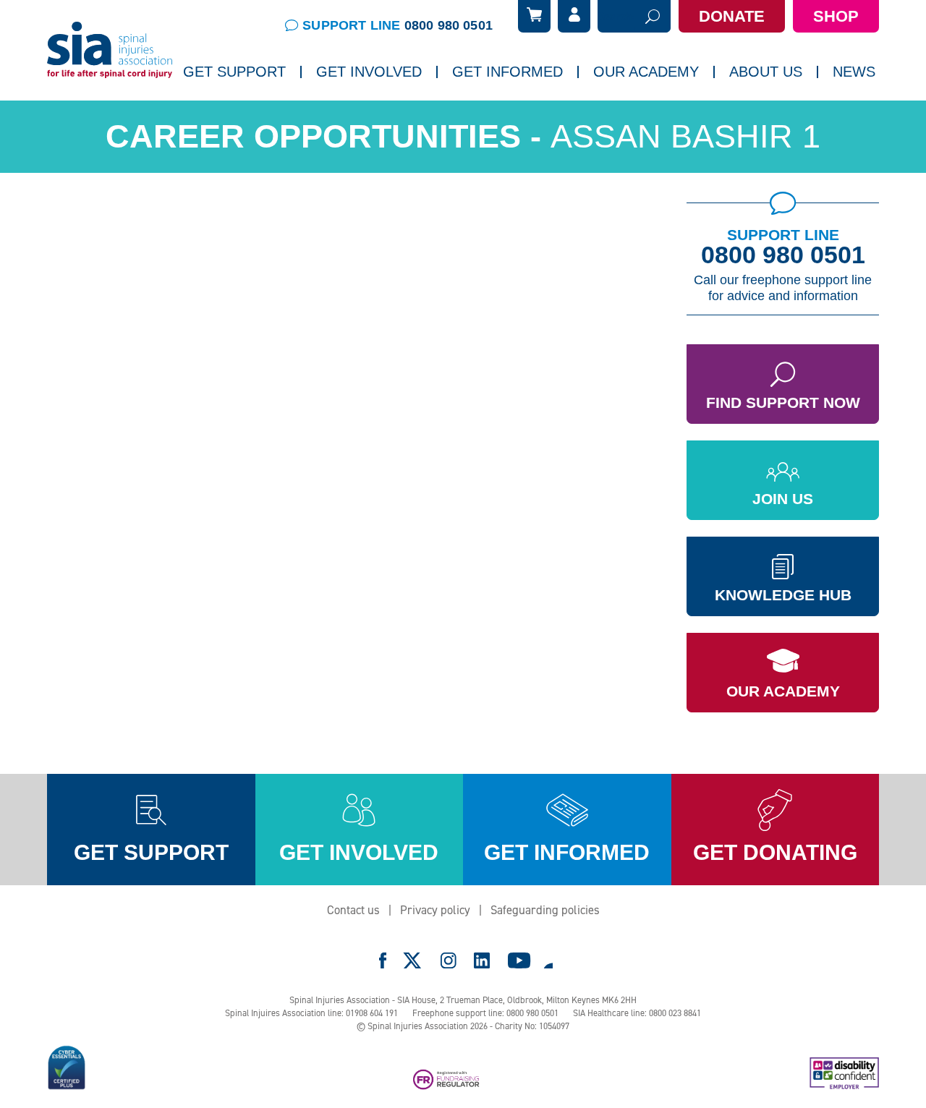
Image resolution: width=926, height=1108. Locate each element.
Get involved (358, 852)
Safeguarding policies (545, 910)
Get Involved (369, 72)
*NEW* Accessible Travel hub (529, 112)
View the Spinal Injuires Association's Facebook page (383, 960)
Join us (782, 498)
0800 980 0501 (783, 254)
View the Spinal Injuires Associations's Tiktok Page (547, 960)
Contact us (353, 910)
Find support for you (240, 112)
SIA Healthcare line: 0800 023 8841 (637, 1013)
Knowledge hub (783, 595)
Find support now (783, 402)
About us (765, 72)
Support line (397, 25)
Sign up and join (363, 112)
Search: (616, 16)
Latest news (747, 112)
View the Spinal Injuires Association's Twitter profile (413, 960)
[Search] (652, 16)
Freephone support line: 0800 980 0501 (485, 1013)
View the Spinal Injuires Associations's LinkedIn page (482, 960)
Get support (151, 852)
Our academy (646, 72)
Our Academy (783, 691)
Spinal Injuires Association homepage (110, 51)
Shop (836, 16)
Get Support (234, 72)
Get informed (567, 852)
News (854, 72)
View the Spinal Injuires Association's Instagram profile (448, 960)
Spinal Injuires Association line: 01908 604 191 (311, 1013)
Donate (732, 16)
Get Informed (507, 72)
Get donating (775, 852)
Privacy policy (435, 910)
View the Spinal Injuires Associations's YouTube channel (519, 960)
